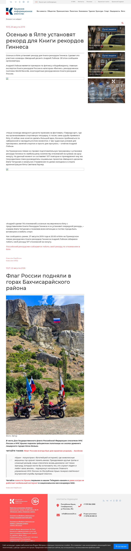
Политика (74, 11)
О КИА (73, 1)
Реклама (89, 1)
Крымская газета (103, 1)
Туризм (92, 11)
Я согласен (121, 546)
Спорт (106, 11)
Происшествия (63, 11)
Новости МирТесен (13, 258)
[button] (122, 23)
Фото (123, 11)
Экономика (83, 11)
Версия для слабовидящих (47, 2)
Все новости (41, 11)
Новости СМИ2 (12, 261)
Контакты (81, 1)
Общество (51, 11)
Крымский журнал (118, 1)
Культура (99, 11)
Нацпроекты (115, 11)
